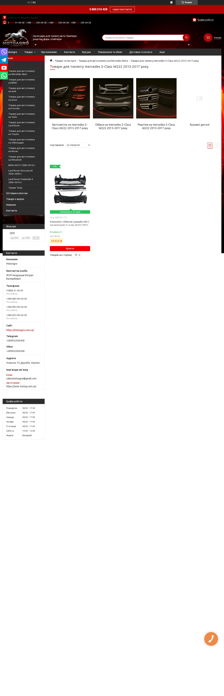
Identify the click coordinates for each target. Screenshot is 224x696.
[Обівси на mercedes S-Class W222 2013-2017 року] (113, 98)
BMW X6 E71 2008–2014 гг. (22, 165)
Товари (28, 52)
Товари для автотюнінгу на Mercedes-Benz (21, 72)
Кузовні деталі (199, 124)
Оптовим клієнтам (17, 193)
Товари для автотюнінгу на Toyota (21, 132)
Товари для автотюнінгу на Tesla (21, 115)
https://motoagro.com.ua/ (20, 330)
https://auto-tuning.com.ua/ (21, 386)
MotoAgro (11, 52)
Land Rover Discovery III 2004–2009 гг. (20, 172)
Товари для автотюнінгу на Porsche (21, 107)
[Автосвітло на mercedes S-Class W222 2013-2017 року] (70, 98)
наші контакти (122, 9)
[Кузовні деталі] (199, 98)
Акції (162, 52)
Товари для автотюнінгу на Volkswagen (21, 141)
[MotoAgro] (16, 37)
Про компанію (49, 52)
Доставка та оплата (140, 52)
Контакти (69, 52)
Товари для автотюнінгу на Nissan (21, 149)
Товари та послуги (65, 60)
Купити (70, 248)
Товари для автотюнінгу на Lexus (21, 98)
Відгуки (86, 52)
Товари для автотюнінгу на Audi (21, 89)
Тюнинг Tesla (15, 187)
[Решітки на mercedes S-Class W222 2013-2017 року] (156, 98)
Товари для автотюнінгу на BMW (21, 81)
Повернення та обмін (110, 52)
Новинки (11, 204)
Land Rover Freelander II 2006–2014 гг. (20, 180)
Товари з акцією (15, 199)
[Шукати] (186, 37)
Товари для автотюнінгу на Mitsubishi (21, 158)
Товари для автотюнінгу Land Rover (21, 124)
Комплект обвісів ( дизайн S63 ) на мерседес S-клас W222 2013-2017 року (69, 225)
